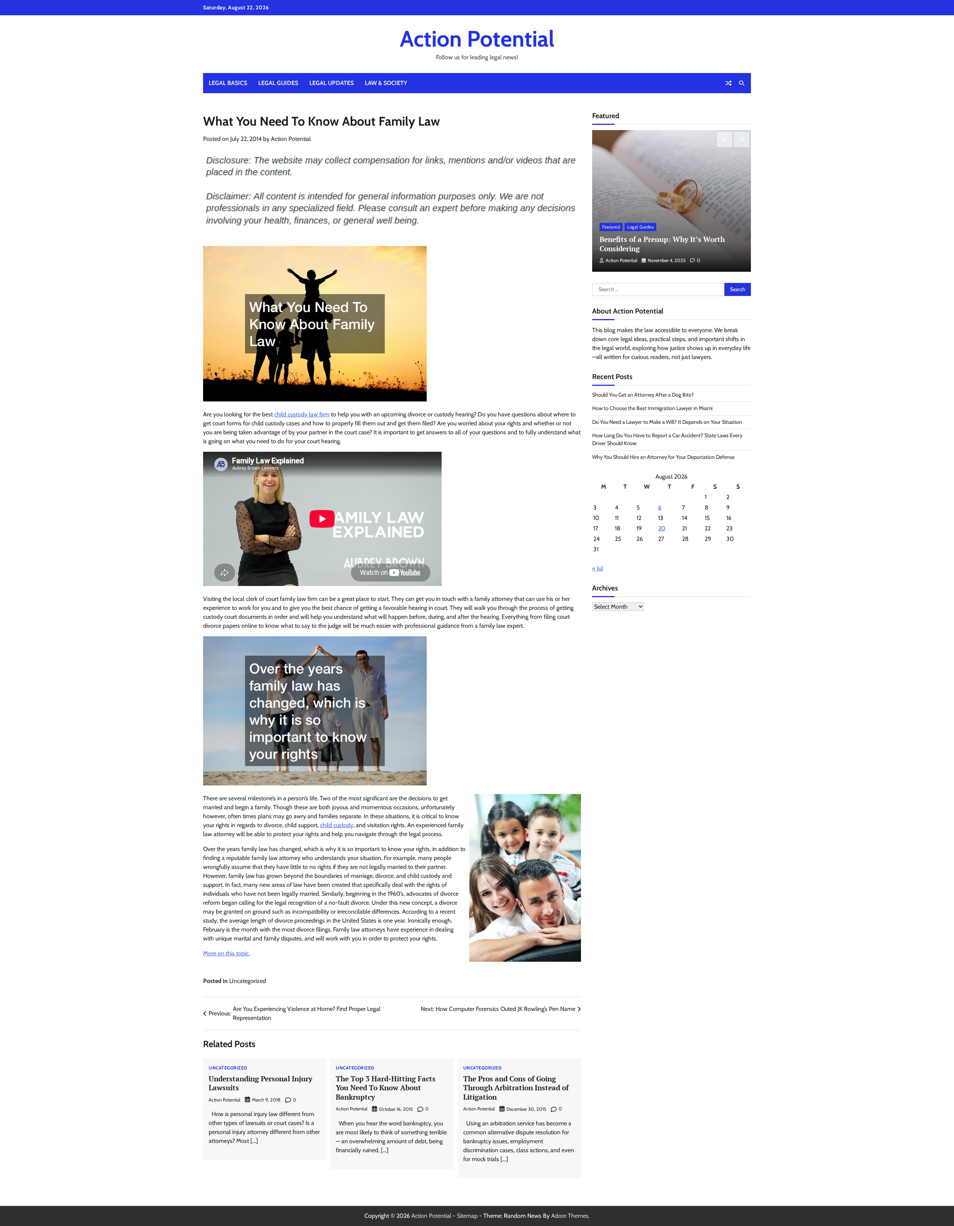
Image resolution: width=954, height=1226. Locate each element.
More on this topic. (226, 953)
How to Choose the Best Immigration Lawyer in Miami (652, 408)
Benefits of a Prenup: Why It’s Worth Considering (662, 244)
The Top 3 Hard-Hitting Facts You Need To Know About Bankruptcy (386, 1088)
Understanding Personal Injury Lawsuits (260, 1083)
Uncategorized (247, 980)
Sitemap (467, 1215)
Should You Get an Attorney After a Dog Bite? (643, 394)
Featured (611, 227)
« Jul (597, 568)
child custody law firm (301, 414)
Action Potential (477, 38)
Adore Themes (569, 1215)
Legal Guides (278, 82)
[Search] (741, 83)
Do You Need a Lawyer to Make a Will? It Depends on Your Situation (667, 422)
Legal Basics (228, 82)
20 (661, 528)
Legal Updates (331, 82)
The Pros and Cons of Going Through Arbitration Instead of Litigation (516, 1088)
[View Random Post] (728, 83)
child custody (336, 825)
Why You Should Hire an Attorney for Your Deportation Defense (663, 457)
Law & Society (386, 82)
